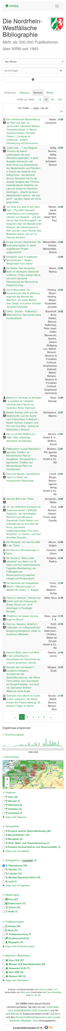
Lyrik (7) (12, 881)
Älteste (49, 92)
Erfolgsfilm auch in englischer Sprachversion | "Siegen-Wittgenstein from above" (22, 260)
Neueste (38, 92)
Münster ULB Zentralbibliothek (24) (26, 964)
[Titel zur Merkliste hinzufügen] (62, 119)
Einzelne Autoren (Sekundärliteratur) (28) (29, 830)
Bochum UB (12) (17, 976)
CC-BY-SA (35, 995)
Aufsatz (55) (13, 926)
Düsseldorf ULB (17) (19, 968)
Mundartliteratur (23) (18, 834)
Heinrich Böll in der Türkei (20, 498)
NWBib (13, 6)
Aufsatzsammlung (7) (19, 934)
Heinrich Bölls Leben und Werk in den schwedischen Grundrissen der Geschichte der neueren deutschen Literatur (23, 657)
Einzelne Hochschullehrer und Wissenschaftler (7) (33, 846)
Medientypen (12, 894)
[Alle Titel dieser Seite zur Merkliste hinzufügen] (61, 111)
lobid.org (43, 989)
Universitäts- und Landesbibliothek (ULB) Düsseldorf (34, 1008)
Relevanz (25, 92)
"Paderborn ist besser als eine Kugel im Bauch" (22, 617)
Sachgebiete (12, 826)
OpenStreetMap (54, 992)
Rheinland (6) (15, 804)
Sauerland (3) (15, 812)
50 (52, 99)
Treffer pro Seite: (26, 99)
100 (60, 99)
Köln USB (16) (15, 972)
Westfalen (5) (15, 809)
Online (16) (14, 907)
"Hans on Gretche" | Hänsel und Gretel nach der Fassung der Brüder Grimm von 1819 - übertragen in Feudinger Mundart (23, 604)
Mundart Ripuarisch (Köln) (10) (24, 877)
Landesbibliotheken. (27, 1027)
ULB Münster (12, 1013)
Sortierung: (10, 92)
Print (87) (13, 899)
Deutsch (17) (14, 869)
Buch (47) (12, 930)
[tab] (10, 92)
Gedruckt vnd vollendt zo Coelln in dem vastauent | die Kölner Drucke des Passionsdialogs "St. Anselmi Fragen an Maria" (23, 700)
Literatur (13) (15, 873)
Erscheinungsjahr (14, 734)
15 (39, 99)
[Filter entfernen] (35, 860)
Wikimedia (25, 992)
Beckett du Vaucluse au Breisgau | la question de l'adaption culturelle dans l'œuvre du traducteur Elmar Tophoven (23, 402)
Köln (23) (13, 796)
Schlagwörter (12, 860)
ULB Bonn (55, 1013)
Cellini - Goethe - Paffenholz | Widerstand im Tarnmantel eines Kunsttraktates (23, 315)
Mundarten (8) (15, 838)
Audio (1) (13, 911)
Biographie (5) (15, 942)
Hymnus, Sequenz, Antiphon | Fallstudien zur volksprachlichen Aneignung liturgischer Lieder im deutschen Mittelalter (23, 629)
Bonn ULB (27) (16, 960)
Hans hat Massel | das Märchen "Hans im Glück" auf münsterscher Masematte (23, 477)
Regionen (10, 792)
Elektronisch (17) (16, 903)
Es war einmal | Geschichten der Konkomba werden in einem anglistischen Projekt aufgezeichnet (23, 247)
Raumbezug (12, 756)
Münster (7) (14, 801)
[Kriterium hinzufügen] (33, 79)
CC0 (55, 989)
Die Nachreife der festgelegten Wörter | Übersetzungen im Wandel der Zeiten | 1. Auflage (22, 586)
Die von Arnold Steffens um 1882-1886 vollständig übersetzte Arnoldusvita (20, 437)
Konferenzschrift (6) (18, 938)
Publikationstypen (14, 921)
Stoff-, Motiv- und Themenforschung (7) (28, 843)
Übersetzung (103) (17, 865)
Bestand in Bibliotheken (18, 955)
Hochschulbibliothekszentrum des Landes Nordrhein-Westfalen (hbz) (35, 1018)
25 (46, 99)
